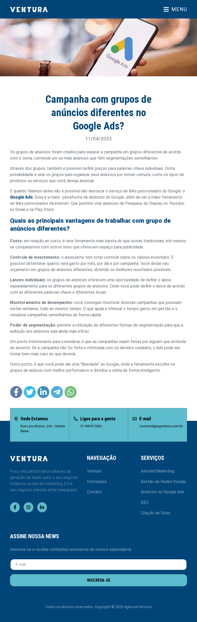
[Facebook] (15, 507)
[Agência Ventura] (52, 9)
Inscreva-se (98, 580)
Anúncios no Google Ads (162, 491)
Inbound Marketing (157, 471)
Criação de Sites (155, 512)
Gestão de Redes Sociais (163, 481)
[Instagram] (28, 507)
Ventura (94, 471)
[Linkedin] (42, 507)
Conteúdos (97, 481)
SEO (145, 502)
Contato (94, 491)
